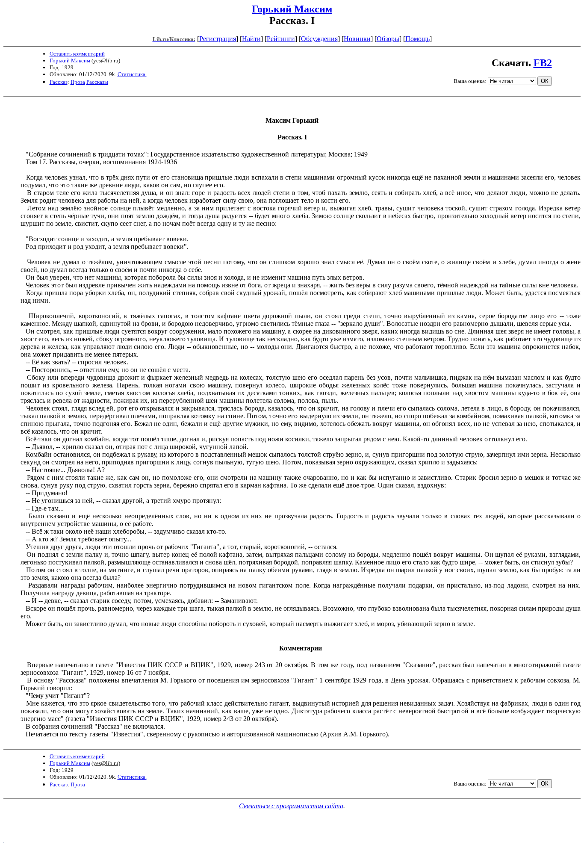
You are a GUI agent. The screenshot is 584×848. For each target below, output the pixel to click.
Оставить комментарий (77, 53)
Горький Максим (292, 9)
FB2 (543, 62)
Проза (78, 82)
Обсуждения (319, 38)
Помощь (417, 38)
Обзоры (388, 38)
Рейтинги (281, 38)
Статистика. (132, 74)
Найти (251, 38)
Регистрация (217, 38)
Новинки (357, 38)
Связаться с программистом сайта (291, 806)
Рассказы (97, 82)
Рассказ (59, 82)
